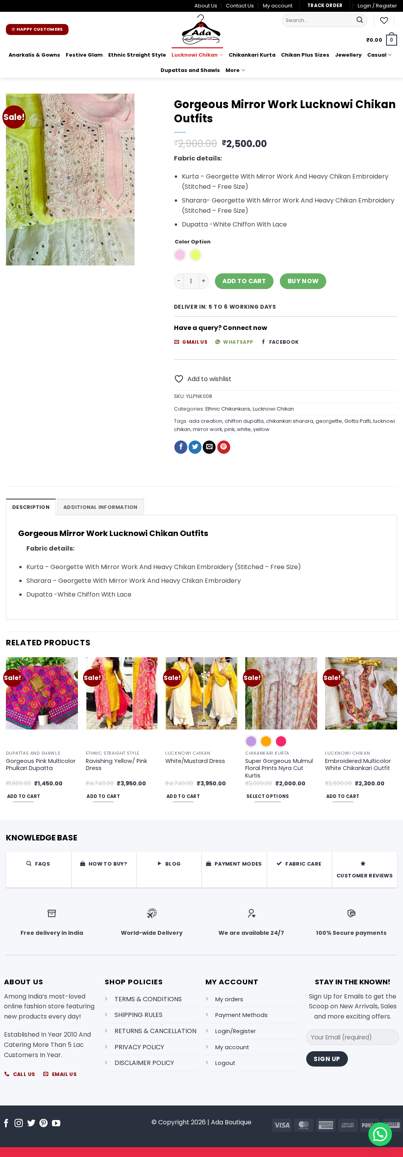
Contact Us (240, 5)
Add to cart (244, 281)
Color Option (193, 242)
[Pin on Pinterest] (223, 447)
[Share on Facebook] (180, 447)
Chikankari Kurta (252, 55)
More (233, 70)
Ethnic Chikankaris (227, 408)
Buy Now (303, 281)
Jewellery (348, 55)
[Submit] (360, 20)
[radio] (180, 255)
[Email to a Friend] (209, 447)
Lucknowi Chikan (195, 55)
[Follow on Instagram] (19, 1123)
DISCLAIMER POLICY (144, 1062)
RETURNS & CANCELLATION (155, 1030)
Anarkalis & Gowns (34, 55)
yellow (261, 429)
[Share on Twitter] (195, 447)
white (244, 429)
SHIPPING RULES (139, 1014)
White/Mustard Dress (195, 761)
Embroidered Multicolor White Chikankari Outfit (358, 764)
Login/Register (235, 1031)
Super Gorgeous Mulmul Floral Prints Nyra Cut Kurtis (279, 768)
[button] (377, 6)
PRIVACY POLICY (139, 1047)
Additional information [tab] (100, 507)
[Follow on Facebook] (6, 1123)
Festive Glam (84, 55)
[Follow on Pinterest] (43, 1123)
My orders (229, 999)
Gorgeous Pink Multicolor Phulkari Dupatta (41, 764)
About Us (205, 5)
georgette (329, 421)
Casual (376, 55)
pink (229, 429)
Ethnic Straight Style (137, 55)
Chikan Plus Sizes (305, 55)
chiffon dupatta (244, 421)
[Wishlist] (384, 20)
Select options (267, 796)
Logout (225, 1063)
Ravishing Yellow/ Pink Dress (116, 764)
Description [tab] (31, 507)
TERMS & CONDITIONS (148, 999)
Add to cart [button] (24, 796)
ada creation (205, 421)
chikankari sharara (289, 421)
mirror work (207, 429)
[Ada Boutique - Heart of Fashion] (201, 29)
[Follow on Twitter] (31, 1123)
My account (277, 5)
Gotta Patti (357, 421)
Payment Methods (241, 1015)
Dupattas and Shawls (190, 70)
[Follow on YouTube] (56, 1123)
